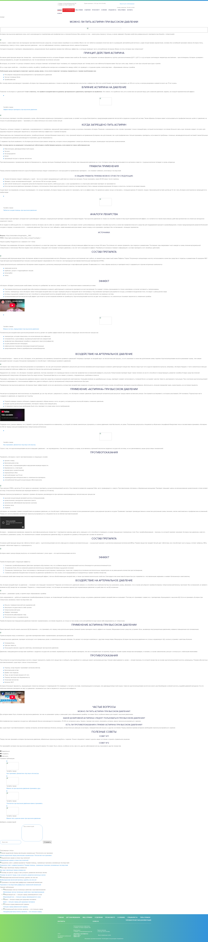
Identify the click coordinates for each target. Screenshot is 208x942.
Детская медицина (68, 10)
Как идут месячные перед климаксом (13, 870)
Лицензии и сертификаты (81, 933)
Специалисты (112, 10)
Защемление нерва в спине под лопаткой (14, 860)
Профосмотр (96, 10)
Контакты (130, 10)
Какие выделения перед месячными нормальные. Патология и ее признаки (26, 855)
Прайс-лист (77, 936)
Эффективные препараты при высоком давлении (20, 109)
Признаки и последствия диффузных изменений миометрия (20, 885)
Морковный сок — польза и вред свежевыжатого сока (22, 897)
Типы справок (122, 10)
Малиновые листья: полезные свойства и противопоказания (23, 892)
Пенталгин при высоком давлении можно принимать (24, 803)
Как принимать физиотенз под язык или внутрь (19, 445)
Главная (59, 10)
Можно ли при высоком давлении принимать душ (23, 788)
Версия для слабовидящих (127, 3)
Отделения (87, 10)
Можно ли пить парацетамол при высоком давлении (21, 329)
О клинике (104, 10)
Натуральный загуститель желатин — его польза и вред (22, 912)
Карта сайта (77, 935)
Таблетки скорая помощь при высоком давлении (20, 210)
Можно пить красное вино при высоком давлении (23, 818)
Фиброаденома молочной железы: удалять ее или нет (18, 880)
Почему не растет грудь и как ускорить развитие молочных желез (23, 875)
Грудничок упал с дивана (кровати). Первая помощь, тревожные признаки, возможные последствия (34, 865)
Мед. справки (79, 10)
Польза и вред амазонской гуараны (15, 907)
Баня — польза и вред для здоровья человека (19, 902)
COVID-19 (59, 13)
